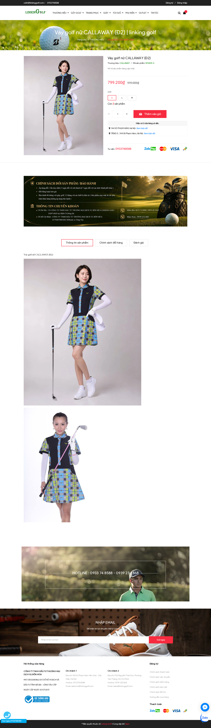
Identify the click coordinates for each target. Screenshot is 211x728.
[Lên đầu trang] (205, 696)
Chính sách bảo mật (158, 687)
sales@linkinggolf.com (123, 686)
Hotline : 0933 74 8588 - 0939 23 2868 (105, 573)
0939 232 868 (121, 682)
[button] (84, 663)
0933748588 (53, 3)
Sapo (127, 724)
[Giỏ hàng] (185, 12)
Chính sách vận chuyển (160, 677)
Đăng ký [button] (154, 663)
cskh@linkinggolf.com (34, 3)
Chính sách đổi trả (157, 692)
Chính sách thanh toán (160, 672)
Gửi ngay (161, 640)
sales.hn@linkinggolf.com (82, 686)
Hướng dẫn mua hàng (159, 697)
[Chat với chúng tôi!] (205, 707)
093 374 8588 (79, 682)
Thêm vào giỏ (152, 114)
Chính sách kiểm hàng (159, 682)
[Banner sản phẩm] (105, 201)
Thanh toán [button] (156, 704)
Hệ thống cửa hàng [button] (34, 663)
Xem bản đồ (141, 128)
